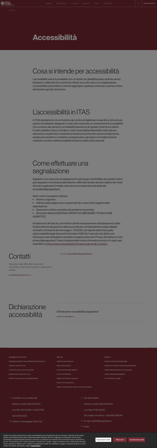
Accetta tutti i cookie (137, 440)
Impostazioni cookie (103, 440)
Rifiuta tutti (120, 440)
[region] (78, 440)
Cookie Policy (36, 446)
